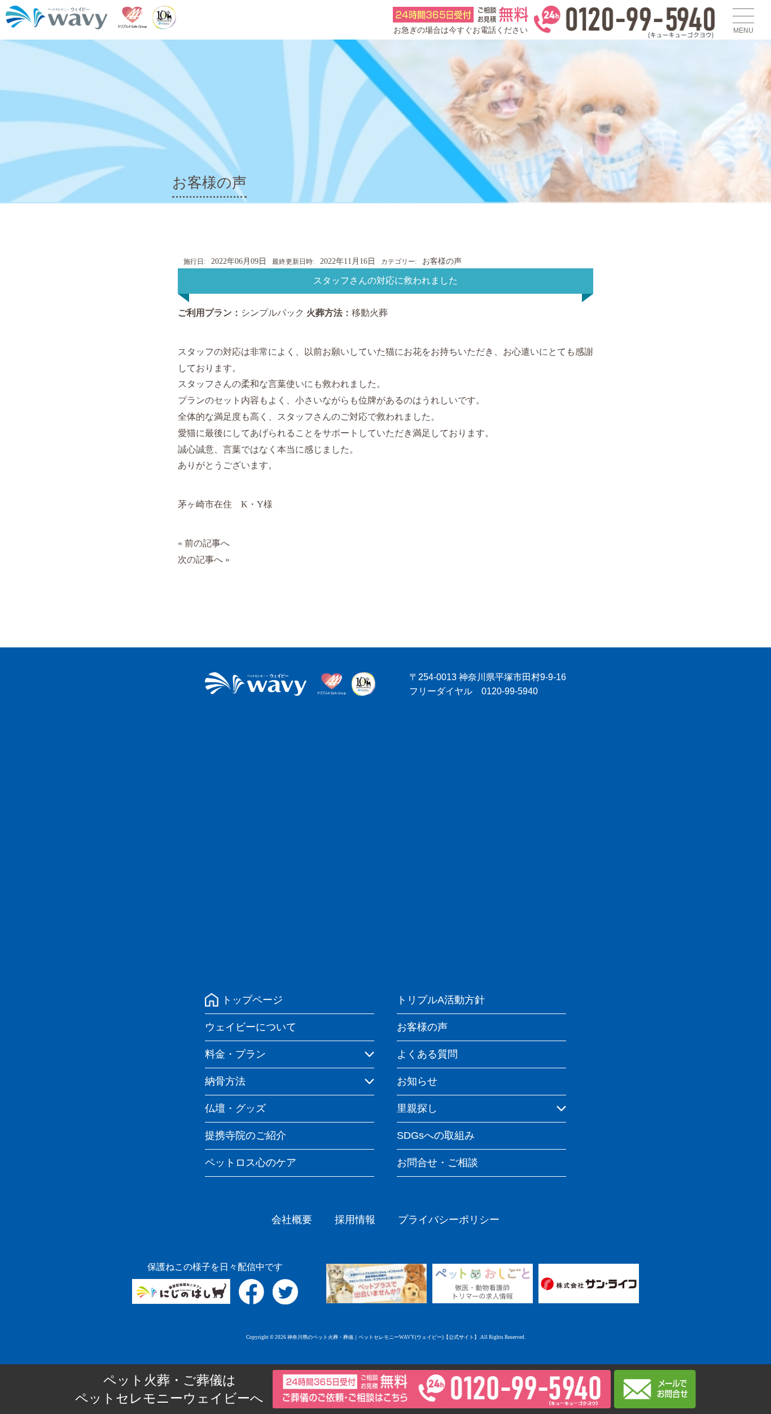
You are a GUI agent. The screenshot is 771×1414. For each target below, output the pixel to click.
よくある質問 (427, 1054)
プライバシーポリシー (449, 1219)
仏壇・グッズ (235, 1108)
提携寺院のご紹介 (245, 1135)
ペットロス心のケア (250, 1162)
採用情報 (355, 1219)
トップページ (252, 1000)
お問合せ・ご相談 (437, 1162)
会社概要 (291, 1219)
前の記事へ (207, 543)
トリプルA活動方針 (441, 1000)
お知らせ (417, 1081)
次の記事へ (200, 559)
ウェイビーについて (250, 1027)
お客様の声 (442, 261)
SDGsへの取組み (436, 1135)
